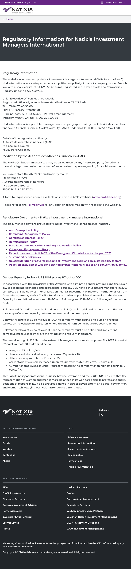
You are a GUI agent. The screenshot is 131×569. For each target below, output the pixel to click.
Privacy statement (78, 437)
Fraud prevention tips (80, 466)
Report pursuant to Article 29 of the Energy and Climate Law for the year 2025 (60, 253)
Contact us (9, 455)
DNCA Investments (14, 493)
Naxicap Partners (77, 487)
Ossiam (71, 493)
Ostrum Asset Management (83, 499)
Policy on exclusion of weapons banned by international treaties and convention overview (68, 264)
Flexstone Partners (14, 499)
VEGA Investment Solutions (83, 522)
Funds (6, 443)
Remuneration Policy (23, 241)
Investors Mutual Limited (17, 516)
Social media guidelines (81, 449)
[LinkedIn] (101, 415)
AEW (5, 487)
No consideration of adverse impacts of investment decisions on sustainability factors (65, 260)
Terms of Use (35, 204)
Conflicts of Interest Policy (26, 237)
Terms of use (74, 460)
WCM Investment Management (85, 528)
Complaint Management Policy (29, 234)
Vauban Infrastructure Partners (85, 511)
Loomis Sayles (11, 522)
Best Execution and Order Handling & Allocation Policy (45, 245)
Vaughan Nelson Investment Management (92, 516)
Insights (7, 449)
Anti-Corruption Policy (24, 230)
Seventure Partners (78, 505)
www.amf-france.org (106, 197)
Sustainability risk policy (25, 257)
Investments (10, 437)
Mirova (6, 528)
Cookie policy (75, 455)
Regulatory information (81, 443)
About (6, 460)
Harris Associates (12, 511)
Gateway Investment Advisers (20, 505)
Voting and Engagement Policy (29, 249)
